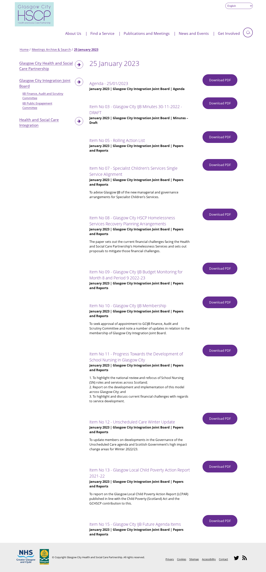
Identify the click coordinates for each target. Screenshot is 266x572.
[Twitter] (237, 560)
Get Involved (229, 33)
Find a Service (102, 33)
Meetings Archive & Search (51, 49)
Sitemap (194, 559)
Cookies (181, 559)
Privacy (170, 559)
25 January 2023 (86, 49)
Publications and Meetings (147, 33)
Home (24, 49)
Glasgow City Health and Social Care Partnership (46, 65)
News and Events (194, 33)
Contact (223, 559)
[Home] (34, 25)
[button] (248, 32)
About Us (73, 33)
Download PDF (223, 82)
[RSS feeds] (246, 560)
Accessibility (209, 559)
